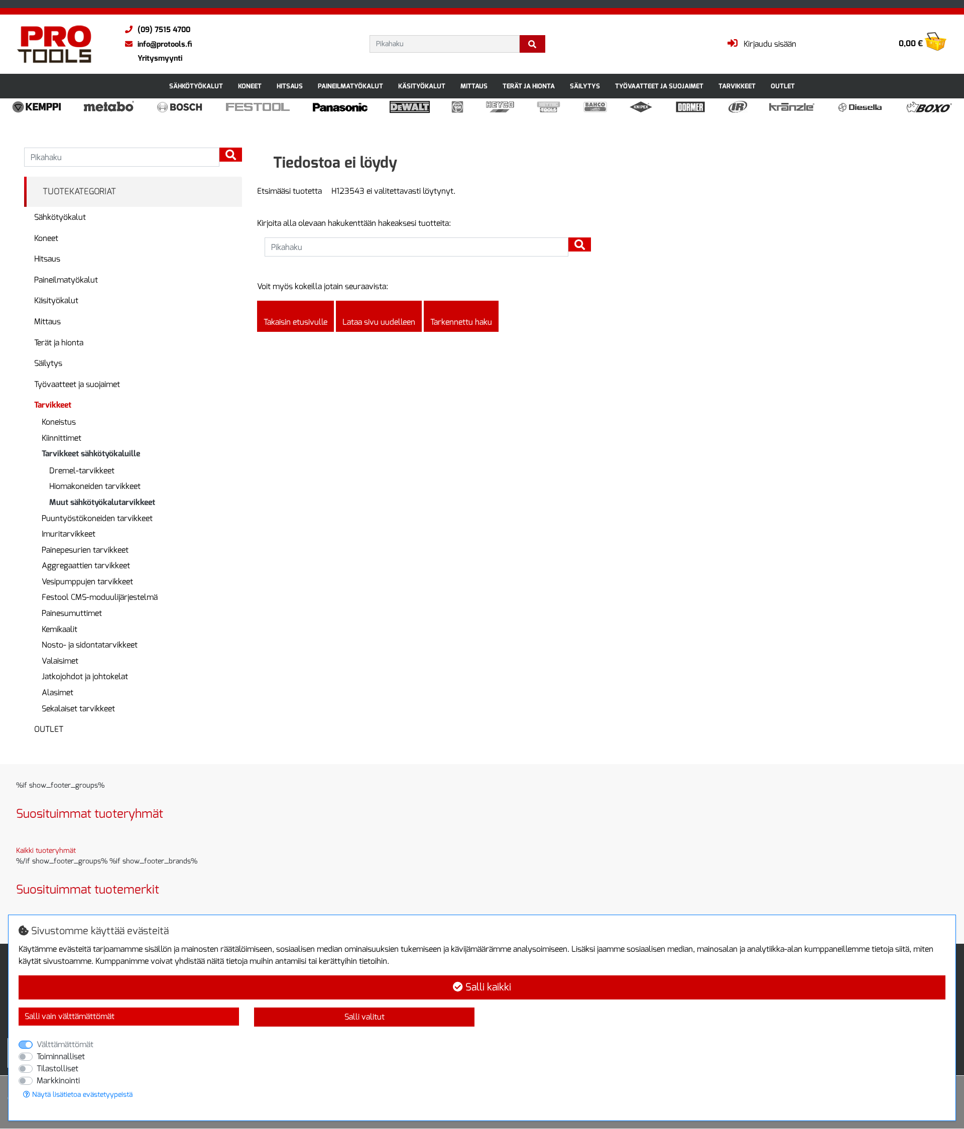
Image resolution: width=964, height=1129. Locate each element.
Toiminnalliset (61, 1056)
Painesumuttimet (72, 613)
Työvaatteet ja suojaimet (659, 86)
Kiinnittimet (61, 438)
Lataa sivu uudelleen (378, 322)
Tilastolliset (57, 1068)
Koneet (250, 86)
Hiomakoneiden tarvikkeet (95, 486)
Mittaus (474, 86)
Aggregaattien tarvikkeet (86, 565)
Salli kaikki (487, 987)
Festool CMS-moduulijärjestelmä (100, 597)
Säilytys (585, 86)
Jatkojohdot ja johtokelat (85, 676)
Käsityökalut (421, 86)
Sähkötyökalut (196, 86)
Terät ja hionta (529, 86)
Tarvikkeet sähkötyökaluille (91, 453)
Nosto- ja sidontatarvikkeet (90, 645)
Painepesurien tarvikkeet (85, 550)
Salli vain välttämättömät (69, 1016)
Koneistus (59, 422)
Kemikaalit (59, 629)
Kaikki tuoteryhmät (46, 850)
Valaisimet (60, 661)
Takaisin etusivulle (295, 322)
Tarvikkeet (737, 86)
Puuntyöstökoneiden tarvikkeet (97, 518)
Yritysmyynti (160, 58)
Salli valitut (364, 1017)
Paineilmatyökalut (350, 86)
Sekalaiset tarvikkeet (78, 708)
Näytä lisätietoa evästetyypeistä (81, 1094)
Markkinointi (58, 1080)
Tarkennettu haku (461, 322)
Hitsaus (290, 86)
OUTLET (783, 86)
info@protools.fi (165, 44)
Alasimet (57, 692)
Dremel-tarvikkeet (81, 470)
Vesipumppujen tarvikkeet (87, 581)
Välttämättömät (65, 1044)
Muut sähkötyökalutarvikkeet (102, 502)
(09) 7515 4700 (164, 30)
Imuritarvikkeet (68, 534)
